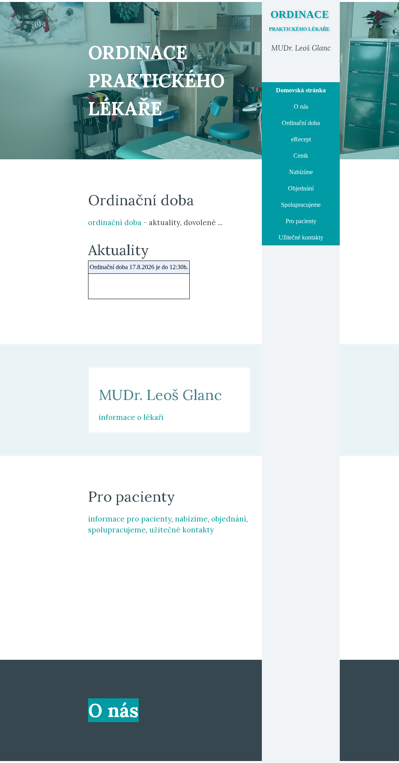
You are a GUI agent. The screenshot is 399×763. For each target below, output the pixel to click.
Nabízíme (301, 172)
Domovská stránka (301, 90)
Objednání (301, 188)
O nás (301, 106)
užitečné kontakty (181, 529)
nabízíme (191, 518)
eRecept (301, 139)
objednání (228, 518)
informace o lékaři (131, 417)
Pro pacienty (301, 221)
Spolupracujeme (301, 204)
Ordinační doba (301, 123)
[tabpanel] (301, 47)
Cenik (300, 155)
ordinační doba (114, 222)
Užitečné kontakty (301, 237)
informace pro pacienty (129, 518)
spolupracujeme (117, 529)
